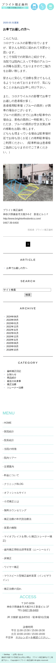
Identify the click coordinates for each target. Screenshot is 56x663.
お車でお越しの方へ (16, 29)
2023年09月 (12, 319)
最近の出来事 (14, 381)
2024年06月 (12, 316)
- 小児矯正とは (11, 501)
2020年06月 (12, 343)
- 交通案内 (8, 466)
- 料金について (11, 475)
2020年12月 (12, 336)
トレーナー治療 (15, 387)
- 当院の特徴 (9, 449)
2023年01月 (12, 323)
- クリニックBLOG (13, 484)
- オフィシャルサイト (14, 492)
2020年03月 (12, 346)
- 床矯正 (7, 558)
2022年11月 (12, 329)
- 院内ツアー (9, 457)
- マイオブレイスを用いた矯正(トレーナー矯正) (27, 538)
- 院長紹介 (8, 440)
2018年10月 (12, 349)
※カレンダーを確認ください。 (33, 637)
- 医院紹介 (8, 431)
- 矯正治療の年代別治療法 (17, 519)
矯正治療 (11, 384)
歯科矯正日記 (14, 371)
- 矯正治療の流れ (12, 588)
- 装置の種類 (9, 527)
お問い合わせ (18, 654)
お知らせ (11, 374)
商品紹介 (11, 377)
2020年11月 (12, 339)
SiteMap (7, 654)
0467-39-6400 (30, 610)
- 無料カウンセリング (14, 510)
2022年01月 (12, 333)
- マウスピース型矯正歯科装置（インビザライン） (27, 577)
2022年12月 (12, 326)
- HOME (7, 422)
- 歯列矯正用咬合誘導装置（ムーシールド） (27, 549)
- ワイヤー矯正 (11, 567)
